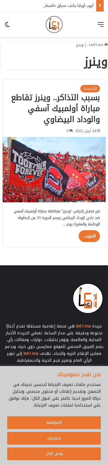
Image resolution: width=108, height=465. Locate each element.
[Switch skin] (7, 26)
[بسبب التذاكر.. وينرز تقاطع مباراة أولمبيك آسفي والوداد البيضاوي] (54, 170)
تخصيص (54, 438)
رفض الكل (54, 454)
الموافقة (54, 422)
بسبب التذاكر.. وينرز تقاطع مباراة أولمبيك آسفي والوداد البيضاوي (55, 108)
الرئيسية (90, 88)
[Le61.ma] (54, 24)
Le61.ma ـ (95, 44)
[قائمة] (101, 26)
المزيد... (89, 236)
